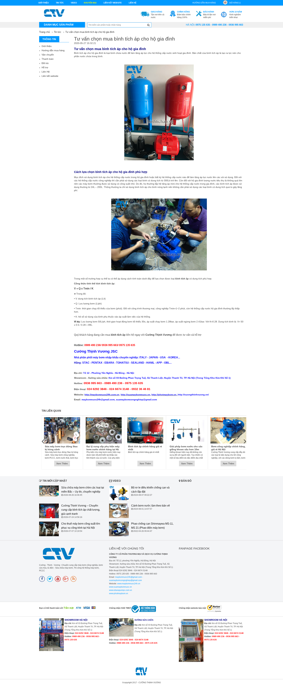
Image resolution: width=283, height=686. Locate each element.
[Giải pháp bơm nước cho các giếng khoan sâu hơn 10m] (187, 430)
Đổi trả (45, 63)
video (74, 3)
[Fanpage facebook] (42, 579)
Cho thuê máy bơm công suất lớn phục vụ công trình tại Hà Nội (80, 525)
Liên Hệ (46, 71)
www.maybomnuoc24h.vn (128, 583)
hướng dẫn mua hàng (204, 3)
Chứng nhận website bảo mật (192, 608)
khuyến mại (90, 3)
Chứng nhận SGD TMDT (120, 608)
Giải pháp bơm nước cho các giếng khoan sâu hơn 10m (186, 448)
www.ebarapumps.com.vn (120, 590)
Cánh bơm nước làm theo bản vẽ (150, 505)
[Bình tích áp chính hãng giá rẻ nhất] (145, 430)
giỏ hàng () (235, 3)
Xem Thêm (62, 463)
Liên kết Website (113, 3)
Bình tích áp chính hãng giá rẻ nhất (145, 448)
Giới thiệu (43, 3)
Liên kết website (50, 76)
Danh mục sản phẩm (58, 24)
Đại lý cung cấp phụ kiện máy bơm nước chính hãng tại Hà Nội (103, 448)
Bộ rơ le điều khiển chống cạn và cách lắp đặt (150, 489)
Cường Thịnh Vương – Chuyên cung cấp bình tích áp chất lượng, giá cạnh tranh (80, 509)
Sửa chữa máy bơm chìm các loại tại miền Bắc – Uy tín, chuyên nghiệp (82, 489)
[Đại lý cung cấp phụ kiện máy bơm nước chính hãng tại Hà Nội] (103, 430)
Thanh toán (48, 59)
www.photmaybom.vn (118, 593)
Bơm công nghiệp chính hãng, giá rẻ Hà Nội (228, 448)
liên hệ (132, 3)
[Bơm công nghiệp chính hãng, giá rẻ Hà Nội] (228, 430)
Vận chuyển (48, 54)
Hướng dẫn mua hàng (53, 50)
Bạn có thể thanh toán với (51, 608)
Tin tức (60, 3)
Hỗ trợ (45, 67)
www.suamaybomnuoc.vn (120, 587)
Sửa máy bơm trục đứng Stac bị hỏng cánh (61, 448)
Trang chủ (44, 32)
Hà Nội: (190, 24)
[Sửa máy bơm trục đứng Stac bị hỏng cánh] (62, 430)
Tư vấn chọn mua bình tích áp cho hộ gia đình (89, 32)
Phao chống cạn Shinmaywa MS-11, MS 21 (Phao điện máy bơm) (152, 525)
